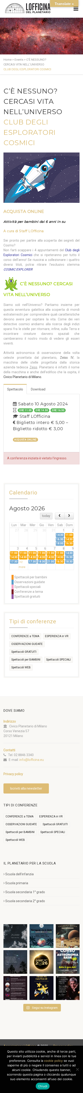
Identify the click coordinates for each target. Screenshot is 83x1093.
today (46, 516)
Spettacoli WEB (21, 667)
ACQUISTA (23, 211)
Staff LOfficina (31, 231)
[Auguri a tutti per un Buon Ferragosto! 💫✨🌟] (15, 936)
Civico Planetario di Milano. (22, 377)
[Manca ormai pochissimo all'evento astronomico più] (41, 962)
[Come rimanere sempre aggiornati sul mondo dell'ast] (15, 988)
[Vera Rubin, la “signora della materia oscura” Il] (68, 988)
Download (38, 389)
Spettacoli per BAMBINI (25, 659)
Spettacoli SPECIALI (58, 659)
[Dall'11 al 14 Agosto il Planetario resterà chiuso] (68, 936)
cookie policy (53, 1060)
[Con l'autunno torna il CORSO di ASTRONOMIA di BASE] (68, 962)
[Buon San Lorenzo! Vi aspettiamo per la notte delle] (15, 962)
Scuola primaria (16, 883)
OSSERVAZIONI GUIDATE (27, 644)
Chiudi (42, 1086)
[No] (77, 1069)
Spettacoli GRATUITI (23, 651)
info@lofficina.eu (31, 760)
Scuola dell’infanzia (19, 874)
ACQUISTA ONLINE (25, 439)
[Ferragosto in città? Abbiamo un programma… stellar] (41, 936)
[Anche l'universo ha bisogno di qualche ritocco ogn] (41, 988)
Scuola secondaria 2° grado (25, 901)
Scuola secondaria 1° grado (25, 892)
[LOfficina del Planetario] (28, 8)
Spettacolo (15, 389)
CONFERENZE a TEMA (25, 636)
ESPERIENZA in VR (56, 636)
